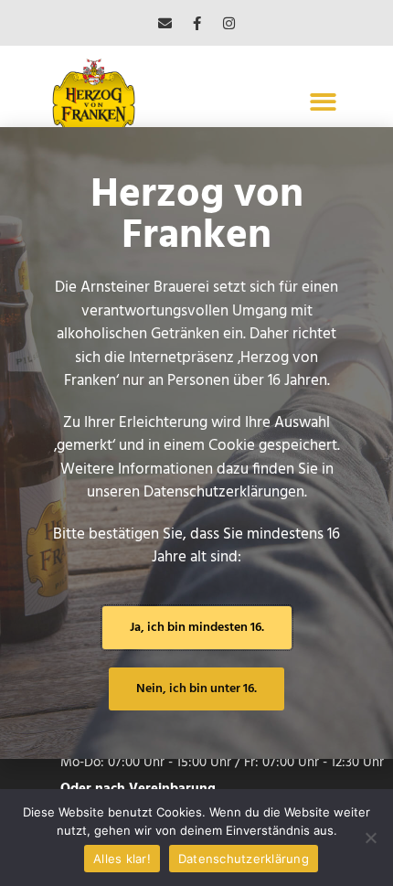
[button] (324, 101)
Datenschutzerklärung (243, 858)
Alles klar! (122, 858)
